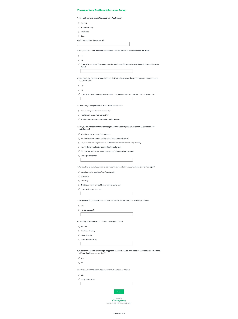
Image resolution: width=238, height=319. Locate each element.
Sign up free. (128, 303)
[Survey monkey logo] (119, 300)
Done (119, 292)
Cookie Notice (121, 313)
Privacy (115, 313)
